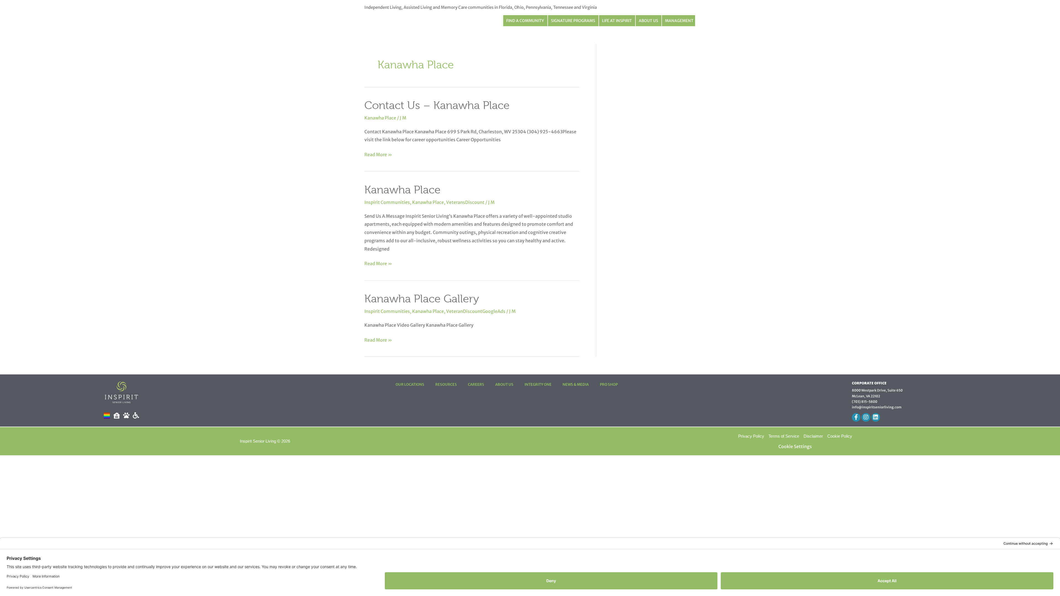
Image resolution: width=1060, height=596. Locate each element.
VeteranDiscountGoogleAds (475, 311)
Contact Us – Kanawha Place (437, 105)
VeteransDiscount (465, 202)
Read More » (378, 154)
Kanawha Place (380, 118)
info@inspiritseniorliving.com (877, 407)
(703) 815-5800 (864, 402)
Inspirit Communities (387, 202)
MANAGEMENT (679, 20)
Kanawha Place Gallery (421, 298)
